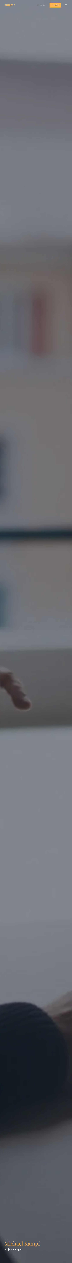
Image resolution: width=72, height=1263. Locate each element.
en (37, 5)
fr (41, 5)
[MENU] (66, 5)
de (44, 5)
